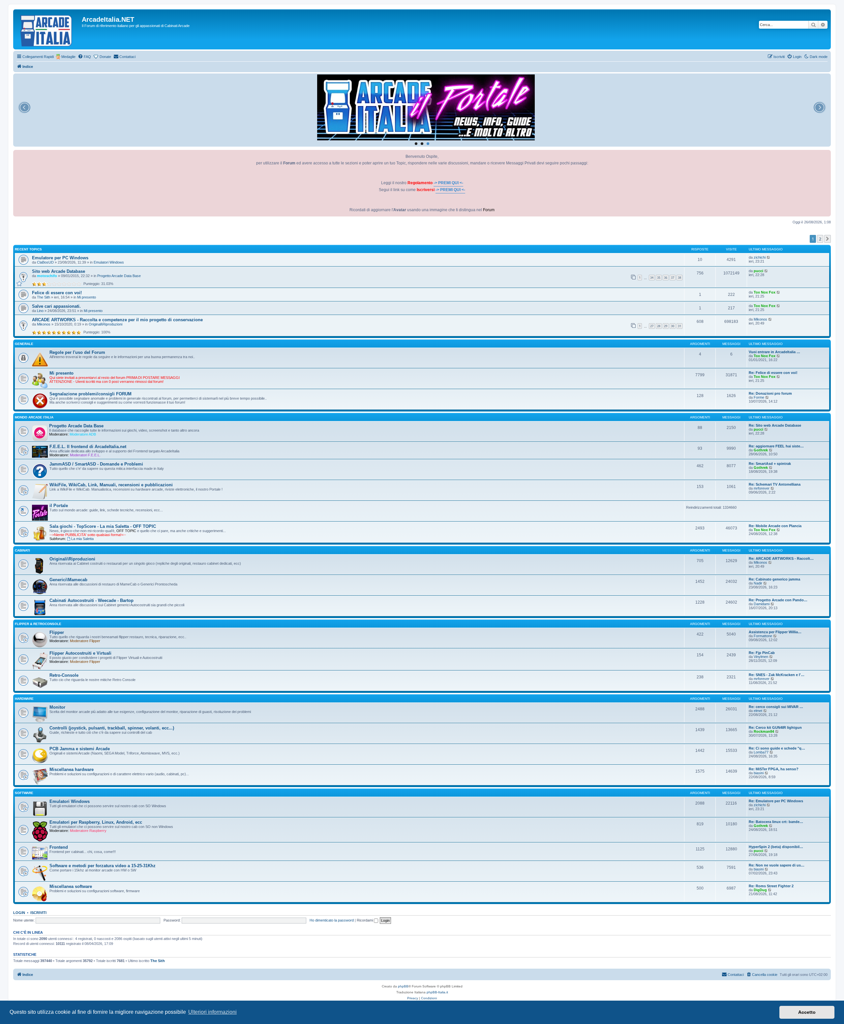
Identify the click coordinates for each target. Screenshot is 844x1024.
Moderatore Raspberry (88, 831)
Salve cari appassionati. (56, 306)
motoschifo (47, 276)
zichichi (760, 257)
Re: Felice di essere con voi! (773, 373)
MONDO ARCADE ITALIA (34, 417)
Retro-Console (63, 675)
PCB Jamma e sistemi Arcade (79, 748)
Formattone (763, 636)
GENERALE (24, 344)
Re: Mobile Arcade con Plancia (775, 526)
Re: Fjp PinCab (762, 653)
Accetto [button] (807, 1012)
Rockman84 (764, 731)
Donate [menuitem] (105, 57)
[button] (827, 239)
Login (19, 913)
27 (651, 326)
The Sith (43, 297)
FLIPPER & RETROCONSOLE (38, 624)
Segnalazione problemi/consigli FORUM (90, 393)
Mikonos (43, 324)
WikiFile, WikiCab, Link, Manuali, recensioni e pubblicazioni (111, 484)
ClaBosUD (45, 262)
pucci (758, 271)
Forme (759, 397)
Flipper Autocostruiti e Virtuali (80, 653)
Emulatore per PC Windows (60, 257)
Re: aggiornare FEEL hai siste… (776, 446)
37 (672, 277)
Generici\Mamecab (68, 579)
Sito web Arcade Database (58, 271)
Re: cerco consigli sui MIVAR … (776, 707)
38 (679, 277)
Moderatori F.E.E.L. (85, 455)
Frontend (58, 847)
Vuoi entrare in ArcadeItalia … (774, 352)
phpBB (403, 986)
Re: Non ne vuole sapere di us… (776, 865)
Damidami (761, 604)
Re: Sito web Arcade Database (775, 425)
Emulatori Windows (109, 262)
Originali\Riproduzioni (105, 324)
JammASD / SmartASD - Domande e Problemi (96, 464)
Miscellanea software (70, 886)
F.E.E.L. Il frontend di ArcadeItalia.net (87, 446)
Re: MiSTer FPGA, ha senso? (774, 769)
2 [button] (820, 239)
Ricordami (365, 920)
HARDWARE (24, 698)
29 (665, 326)
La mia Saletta (82, 539)
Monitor (57, 707)
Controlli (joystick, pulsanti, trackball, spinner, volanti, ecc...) (111, 727)
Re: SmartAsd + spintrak (770, 464)
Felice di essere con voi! (57, 292)
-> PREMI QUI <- (448, 183)
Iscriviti (38, 913)
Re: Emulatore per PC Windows (776, 801)
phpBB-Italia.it (437, 992)
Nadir (758, 583)
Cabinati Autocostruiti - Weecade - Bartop (91, 600)
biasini (759, 773)
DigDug (760, 890)
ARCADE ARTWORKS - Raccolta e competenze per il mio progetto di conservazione (117, 319)
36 (665, 277)
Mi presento (86, 297)
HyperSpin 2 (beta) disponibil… (776, 847)
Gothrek (761, 450)
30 (672, 326)
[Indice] (48, 29)
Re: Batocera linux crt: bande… (776, 822)
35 (658, 277)
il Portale (58, 505)
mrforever (761, 488)
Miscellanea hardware (71, 769)
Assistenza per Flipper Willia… (775, 632)
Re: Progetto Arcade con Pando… (778, 600)
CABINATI (22, 550)
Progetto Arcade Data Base (119, 276)
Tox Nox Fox (764, 292)
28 (658, 326)
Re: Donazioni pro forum (770, 393)
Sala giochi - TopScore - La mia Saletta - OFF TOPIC (102, 526)
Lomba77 (761, 752)
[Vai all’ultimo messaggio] (769, 257)
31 (679, 326)
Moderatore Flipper (85, 641)
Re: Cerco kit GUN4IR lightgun (775, 727)
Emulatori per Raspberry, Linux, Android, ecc (95, 822)
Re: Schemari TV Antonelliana (774, 484)
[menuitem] (84, 57)
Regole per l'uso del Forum (77, 352)
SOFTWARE (24, 793)
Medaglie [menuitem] (68, 57)
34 (651, 277)
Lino (40, 311)
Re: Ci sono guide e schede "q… (777, 748)
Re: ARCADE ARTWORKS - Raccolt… (781, 558)
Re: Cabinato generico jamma (774, 579)
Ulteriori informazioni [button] (212, 1012)
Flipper (56, 632)
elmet (758, 711)
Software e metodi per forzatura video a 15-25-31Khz (102, 865)
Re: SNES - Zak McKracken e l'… (776, 675)
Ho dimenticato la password (332, 920)
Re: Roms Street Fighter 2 (771, 886)
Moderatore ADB (83, 434)
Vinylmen (761, 657)
